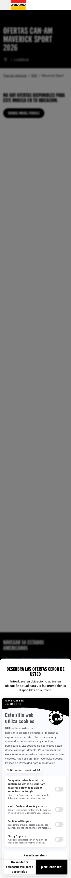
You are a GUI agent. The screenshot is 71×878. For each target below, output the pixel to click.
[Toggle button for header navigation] (5, 5)
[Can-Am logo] (18, 5)
